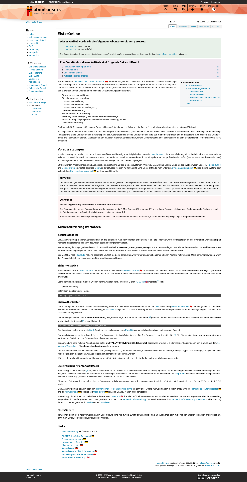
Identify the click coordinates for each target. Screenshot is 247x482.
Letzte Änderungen (37, 37)
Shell (91, 330)
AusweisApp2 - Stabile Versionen (77, 454)
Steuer (207, 466)
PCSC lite (140, 282)
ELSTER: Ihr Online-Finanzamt (89, 81)
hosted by (30, 2)
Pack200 (129, 330)
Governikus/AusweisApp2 (135, 399)
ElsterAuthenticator (180, 306)
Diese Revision (163, 463)
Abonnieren (216, 27)
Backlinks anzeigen (38, 102)
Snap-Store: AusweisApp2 (74, 457)
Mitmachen (213, 5)
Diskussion (204, 27)
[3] (150, 317)
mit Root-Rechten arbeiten (76, 76)
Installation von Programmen (77, 67)
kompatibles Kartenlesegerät (204, 389)
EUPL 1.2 (115, 396)
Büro (213, 466)
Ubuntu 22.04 (70, 49)
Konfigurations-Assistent (81, 171)
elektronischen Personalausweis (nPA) (114, 389)
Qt (86, 371)
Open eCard (99, 392)
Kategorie (33, 52)
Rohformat (36, 111)
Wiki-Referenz (35, 73)
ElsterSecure (196, 100)
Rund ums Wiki (36, 91)
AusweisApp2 (71, 392)
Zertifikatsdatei (196, 91)
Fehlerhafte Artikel (37, 88)
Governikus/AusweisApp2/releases (188, 399)
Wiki (184, 5)
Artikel (172, 26)
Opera (98, 168)
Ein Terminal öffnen (73, 73)
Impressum (126, 477)
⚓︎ (218, 67)
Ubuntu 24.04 (70, 46)
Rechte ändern (71, 70)
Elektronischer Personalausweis (205, 97)
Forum (175, 5)
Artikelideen (34, 82)
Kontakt (106, 477)
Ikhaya (192, 5)
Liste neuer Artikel (37, 40)
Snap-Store (180, 374)
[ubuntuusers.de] (44, 12)
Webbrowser (158, 154)
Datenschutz (115, 477)
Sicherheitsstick (197, 94)
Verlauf (193, 27)
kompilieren (104, 402)
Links (188, 103)
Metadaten (36, 108)
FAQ (31, 46)
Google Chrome (69, 168)
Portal (166, 5)
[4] (175, 335)
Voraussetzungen (194, 85)
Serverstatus (137, 477)
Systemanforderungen (182, 168)
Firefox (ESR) (214, 165)
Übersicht (33, 43)
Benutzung (34, 49)
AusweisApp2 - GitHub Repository (78, 451)
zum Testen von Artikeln (168, 54)
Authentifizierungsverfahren (198, 88)
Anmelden (205, 2)
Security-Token (87, 270)
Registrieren (216, 2)
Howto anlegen (36, 70)
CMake (89, 402)
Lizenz (99, 477)
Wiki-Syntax (34, 76)
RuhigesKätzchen (206, 463)
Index (31, 34)
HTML (34, 114)
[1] (158, 281)
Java (156, 306)
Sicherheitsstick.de (130, 270)
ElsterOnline (37, 22)
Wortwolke (34, 55)
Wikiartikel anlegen (37, 67)
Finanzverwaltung (70, 431)
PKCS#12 (80, 255)
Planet (202, 5)
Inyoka (38, 475)
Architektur (111, 309)
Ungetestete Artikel (37, 85)
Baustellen (34, 79)
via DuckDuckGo (214, 22)
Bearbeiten (183, 27)
